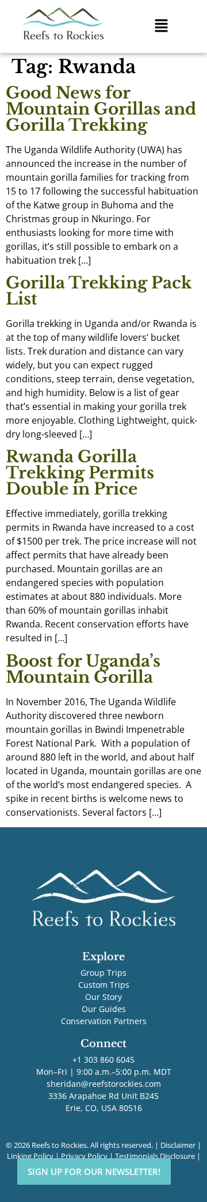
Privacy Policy (84, 1156)
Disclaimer (177, 1145)
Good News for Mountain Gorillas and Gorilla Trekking (101, 109)
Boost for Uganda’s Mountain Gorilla (83, 669)
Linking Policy (30, 1156)
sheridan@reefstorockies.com (104, 1083)
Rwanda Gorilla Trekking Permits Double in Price (80, 473)
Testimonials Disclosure (155, 1156)
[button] (161, 26)
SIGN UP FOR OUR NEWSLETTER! (94, 1171)
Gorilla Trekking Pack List (99, 291)
